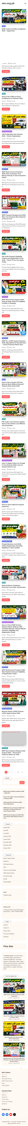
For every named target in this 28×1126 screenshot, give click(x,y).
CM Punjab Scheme (7, 131)
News (3, 26)
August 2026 (7, 827)
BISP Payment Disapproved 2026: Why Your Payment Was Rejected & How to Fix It (14, 217)
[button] (22, 772)
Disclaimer (6, 936)
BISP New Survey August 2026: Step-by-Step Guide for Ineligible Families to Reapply (13, 301)
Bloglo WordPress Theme (14, 1123)
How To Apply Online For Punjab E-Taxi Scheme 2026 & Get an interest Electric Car (13, 465)
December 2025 (7, 842)
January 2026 (7, 839)
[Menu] (25, 3)
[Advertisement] (14, 48)
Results (5, 879)
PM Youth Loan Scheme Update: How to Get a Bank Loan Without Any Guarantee (13, 423)
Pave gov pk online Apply (10, 870)
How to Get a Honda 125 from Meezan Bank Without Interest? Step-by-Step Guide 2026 (13, 384)
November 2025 (7, 845)
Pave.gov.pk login (8, 876)
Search (7, 778)
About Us (6, 925)
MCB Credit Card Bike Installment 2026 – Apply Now (14, 792)
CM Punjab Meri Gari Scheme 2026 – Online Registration (13, 803)
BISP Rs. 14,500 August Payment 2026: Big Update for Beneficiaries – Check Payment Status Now (14, 342)
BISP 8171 (4, 169)
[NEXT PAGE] (22, 772)
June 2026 (6, 833)
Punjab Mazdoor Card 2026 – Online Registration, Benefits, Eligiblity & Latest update (12, 546)
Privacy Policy (7, 930)
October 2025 (7, 848)
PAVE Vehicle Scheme (9, 873)
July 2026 (6, 830)
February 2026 (7, 836)
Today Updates (7, 881)
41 (18, 772)
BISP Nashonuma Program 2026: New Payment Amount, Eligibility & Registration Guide (13, 671)
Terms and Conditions (9, 933)
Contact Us (6, 927)
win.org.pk (8, 3)
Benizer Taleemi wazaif (7, 622)
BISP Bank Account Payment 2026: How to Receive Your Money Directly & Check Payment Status (14, 809)
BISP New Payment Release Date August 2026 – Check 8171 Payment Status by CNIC (13, 752)
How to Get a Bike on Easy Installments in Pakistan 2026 (14, 797)
